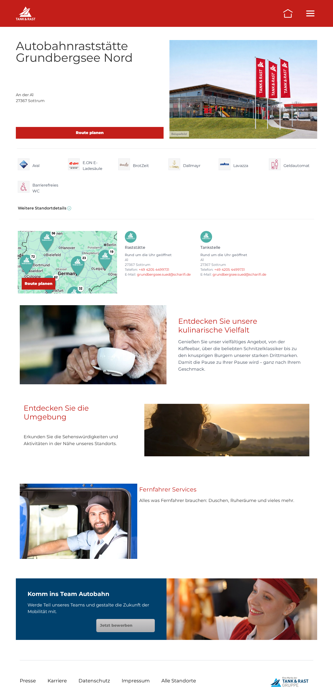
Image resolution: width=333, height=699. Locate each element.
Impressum (136, 681)
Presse (28, 681)
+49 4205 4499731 (154, 269)
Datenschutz (94, 681)
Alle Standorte (178, 681)
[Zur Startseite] (288, 13)
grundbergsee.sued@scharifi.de (164, 274)
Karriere (57, 681)
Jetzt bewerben (116, 625)
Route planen (90, 132)
